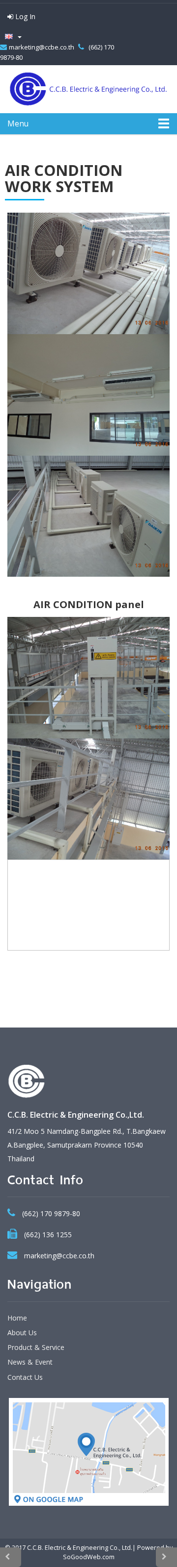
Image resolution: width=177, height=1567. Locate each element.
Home (17, 1317)
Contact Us (25, 1377)
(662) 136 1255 (48, 1234)
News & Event (30, 1362)
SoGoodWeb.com (89, 1557)
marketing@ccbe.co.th (42, 47)
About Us (22, 1332)
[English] (11, 36)
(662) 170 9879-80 (51, 1213)
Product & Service (35, 1347)
